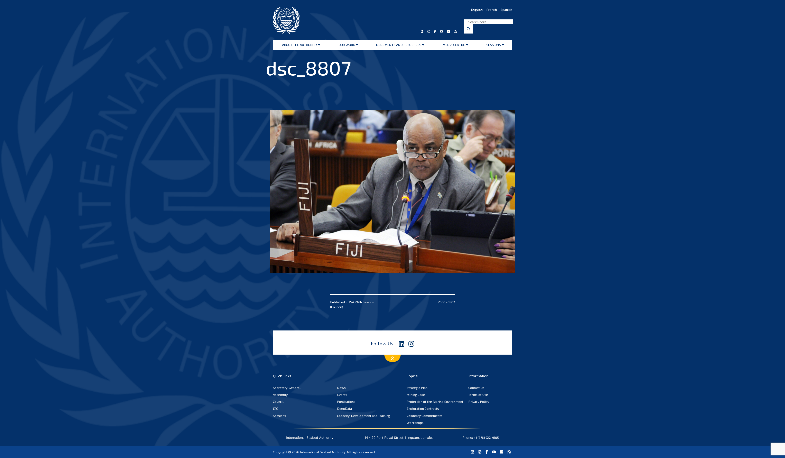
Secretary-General (287, 388)
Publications (346, 401)
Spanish (506, 9)
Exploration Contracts (423, 408)
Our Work (347, 45)
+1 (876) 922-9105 (486, 437)
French (491, 9)
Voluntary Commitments (424, 416)
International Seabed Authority (322, 452)
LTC (275, 408)
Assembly (280, 394)
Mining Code (416, 394)
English (477, 9)
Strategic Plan (417, 388)
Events (342, 394)
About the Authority (299, 45)
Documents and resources (398, 45)
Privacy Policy (478, 401)
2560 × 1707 (446, 302)
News (341, 388)
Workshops (415, 422)
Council (278, 401)
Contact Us (476, 388)
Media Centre (454, 45)
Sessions (493, 45)
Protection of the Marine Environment (435, 401)
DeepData (344, 408)
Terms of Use (478, 394)
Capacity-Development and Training (363, 416)
